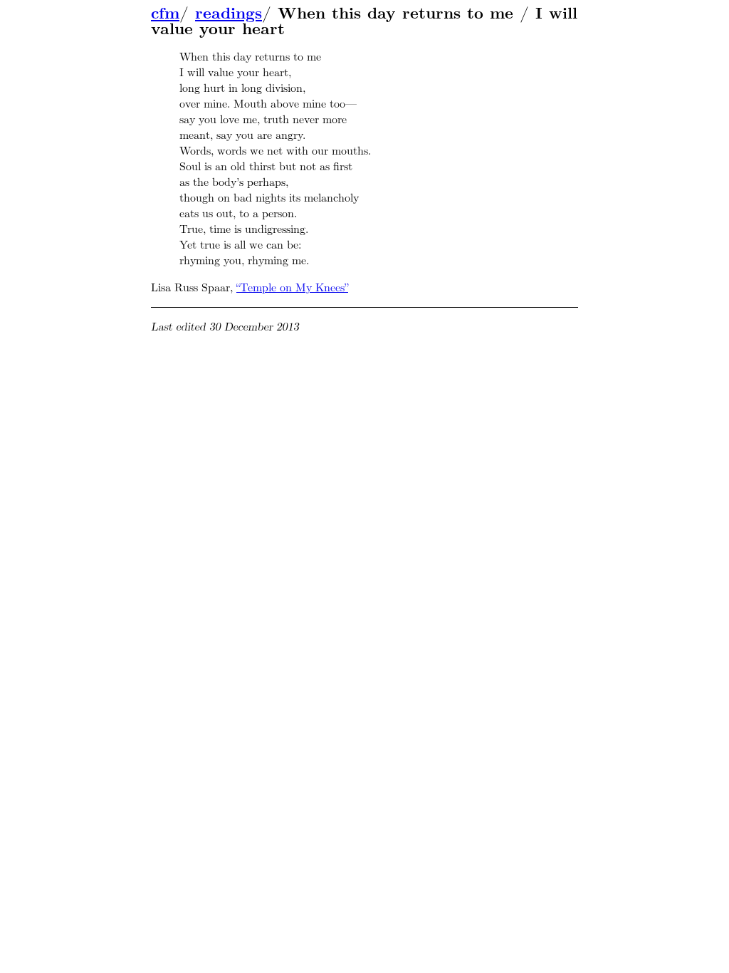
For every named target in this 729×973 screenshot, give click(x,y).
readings (228, 14)
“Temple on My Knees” (292, 287)
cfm (165, 14)
